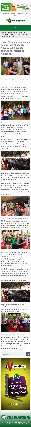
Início (2, 32)
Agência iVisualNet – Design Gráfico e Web (19, 423)
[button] (15, 27)
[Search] (28, 354)
